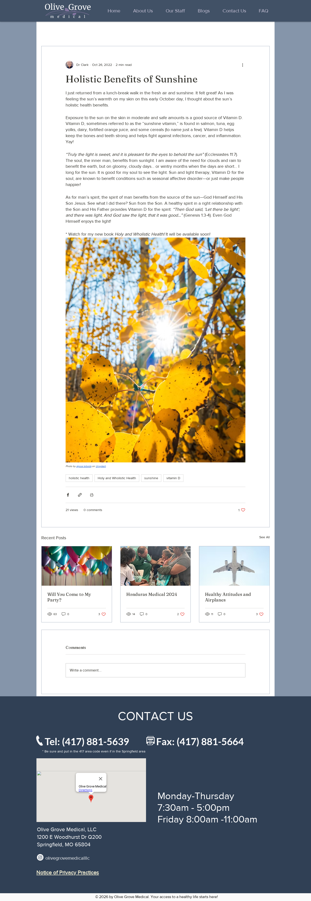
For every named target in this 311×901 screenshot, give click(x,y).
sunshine (151, 478)
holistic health (79, 478)
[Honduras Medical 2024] (156, 566)
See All (264, 537)
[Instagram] (40, 857)
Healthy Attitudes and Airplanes (228, 597)
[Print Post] (91, 495)
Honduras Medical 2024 (151, 594)
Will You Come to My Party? (69, 597)
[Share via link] (80, 495)
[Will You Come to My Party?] (77, 566)
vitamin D (173, 478)
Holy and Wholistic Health (117, 478)
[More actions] (242, 65)
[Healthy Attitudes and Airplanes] (234, 566)
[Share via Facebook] (68, 495)
